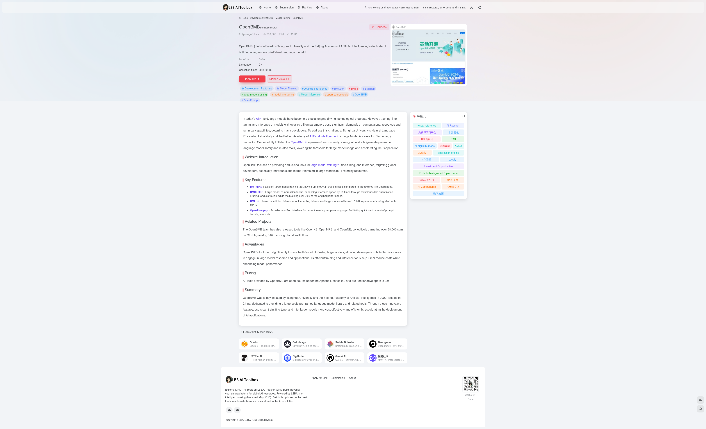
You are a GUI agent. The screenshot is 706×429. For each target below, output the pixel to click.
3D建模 (422, 152)
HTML (453, 139)
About (352, 378)
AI (257, 118)
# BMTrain (369, 88)
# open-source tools (336, 94)
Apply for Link (319, 378)
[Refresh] (463, 116)
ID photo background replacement (438, 173)
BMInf (253, 201)
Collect (381, 27)
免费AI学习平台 (427, 132)
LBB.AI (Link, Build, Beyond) (259, 419)
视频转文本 (453, 186)
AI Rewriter (453, 125)
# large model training (254, 94)
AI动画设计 (426, 139)
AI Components (427, 186)
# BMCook (338, 88)
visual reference (427, 125)
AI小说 (458, 146)
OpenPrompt (258, 210)
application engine (448, 152)
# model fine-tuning (283, 94)
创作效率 (445, 146)
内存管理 (426, 159)
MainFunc (452, 180)
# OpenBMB (360, 94)
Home (245, 17)
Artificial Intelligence (322, 136)
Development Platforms (261, 17)
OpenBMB (297, 142)
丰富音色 (453, 132)
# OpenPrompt (249, 100)
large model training (324, 165)
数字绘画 (438, 193)
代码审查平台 (426, 180)
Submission (338, 378)
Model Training (283, 17)
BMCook (255, 192)
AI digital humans (425, 146)
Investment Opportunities (438, 166)
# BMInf (353, 88)
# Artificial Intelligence (314, 88)
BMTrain (255, 186)
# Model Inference (309, 94)
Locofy (452, 159)
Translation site (267, 27)
